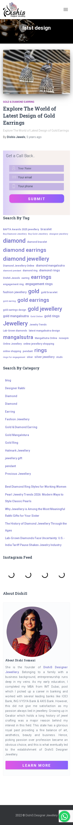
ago (34, 137)
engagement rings (39, 284)
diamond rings (49, 270)
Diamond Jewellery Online (18, 265)
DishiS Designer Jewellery (42, 815)
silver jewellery (44, 357)
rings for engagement (14, 357)
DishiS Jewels (11, 277)
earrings (41, 277)
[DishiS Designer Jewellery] (15, 9)
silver (30, 357)
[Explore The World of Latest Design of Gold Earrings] (36, 72)
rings (40, 350)
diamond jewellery (26, 258)
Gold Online (36, 316)
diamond (14, 240)
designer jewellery (58, 234)
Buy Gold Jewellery (38, 234)
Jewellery (15, 323)
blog (8, 380)
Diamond (11, 396)
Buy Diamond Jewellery (15, 234)
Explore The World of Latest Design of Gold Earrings (29, 115)
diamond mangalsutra (50, 265)
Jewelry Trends (38, 324)
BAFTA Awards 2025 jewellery (21, 229)
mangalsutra (18, 337)
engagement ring (13, 284)
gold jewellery (45, 308)
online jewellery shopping (38, 343)
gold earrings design (14, 309)
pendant (28, 351)
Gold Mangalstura (17, 435)
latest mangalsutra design (44, 330)
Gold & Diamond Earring (18, 101)
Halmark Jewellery (17, 450)
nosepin (64, 338)
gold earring (9, 301)
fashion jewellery (15, 292)
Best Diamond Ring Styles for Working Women (35, 486)
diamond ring (30, 270)
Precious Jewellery (18, 473)
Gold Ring (11, 442)
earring (25, 278)
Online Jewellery (12, 343)
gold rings (52, 316)
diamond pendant (12, 270)
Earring (10, 411)
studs (59, 357)
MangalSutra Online (46, 338)
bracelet (46, 229)
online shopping (12, 351)
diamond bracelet (37, 241)
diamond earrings (24, 250)
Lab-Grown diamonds (15, 330)
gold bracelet (49, 292)
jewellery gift (13, 458)
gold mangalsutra (16, 316)
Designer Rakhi (15, 388)
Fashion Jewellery (17, 419)
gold (33, 291)
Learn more (37, 765)
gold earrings (33, 300)
